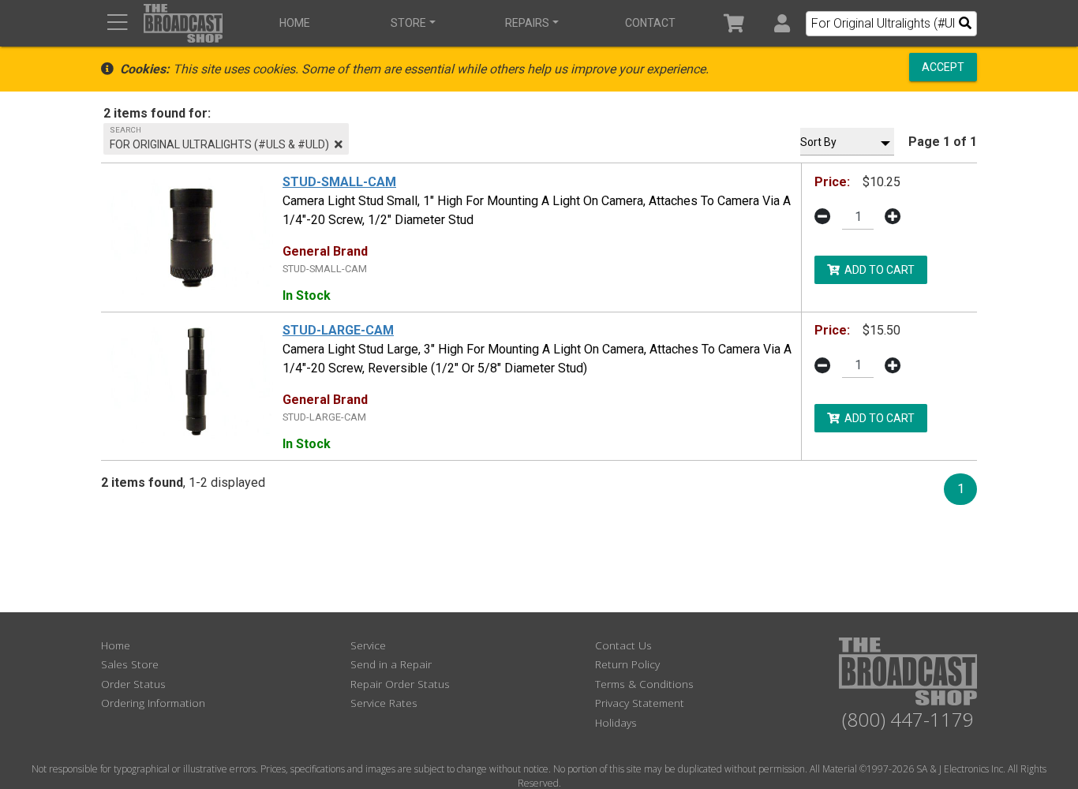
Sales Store (130, 663)
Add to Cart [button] (877, 269)
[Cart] (734, 23)
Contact (650, 23)
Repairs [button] (527, 23)
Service (368, 645)
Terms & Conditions (644, 683)
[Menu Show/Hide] (117, 23)
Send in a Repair (391, 663)
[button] (782, 23)
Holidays (616, 722)
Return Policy (627, 663)
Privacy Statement (639, 702)
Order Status (133, 683)
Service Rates (383, 702)
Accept (943, 67)
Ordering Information (153, 702)
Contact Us (623, 645)
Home (294, 23)
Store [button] (408, 23)
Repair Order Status (400, 683)
